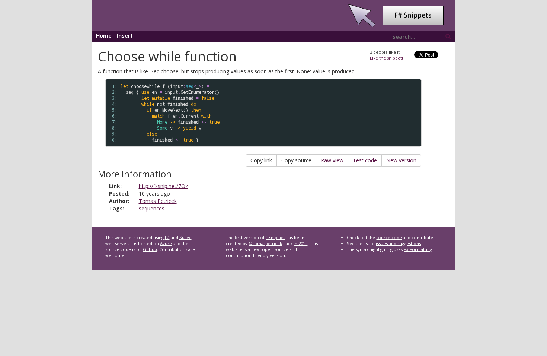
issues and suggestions (398, 243)
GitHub (150, 249)
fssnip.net (275, 237)
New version (401, 160)
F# (167, 237)
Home (104, 35)
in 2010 (300, 243)
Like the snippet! (386, 58)
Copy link (261, 160)
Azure (166, 243)
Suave (185, 237)
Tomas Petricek (158, 200)
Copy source (296, 160)
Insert (125, 35)
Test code (365, 160)
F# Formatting (418, 249)
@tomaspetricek (265, 243)
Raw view (332, 160)
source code (389, 237)
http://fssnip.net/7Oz (163, 186)
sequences (151, 208)
